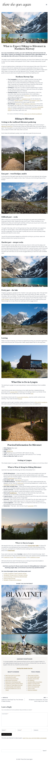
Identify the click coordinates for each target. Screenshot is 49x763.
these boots (11, 478)
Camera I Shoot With (33, 678)
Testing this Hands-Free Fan (24, 668)
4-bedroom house (35, 557)
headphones (13, 493)
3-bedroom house (21, 557)
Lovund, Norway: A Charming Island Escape (15, 576)
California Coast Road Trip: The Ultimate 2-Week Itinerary (12, 699)
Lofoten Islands (19, 100)
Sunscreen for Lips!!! (10, 677)
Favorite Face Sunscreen (12, 678)
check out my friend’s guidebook (33, 114)
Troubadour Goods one (10, 485)
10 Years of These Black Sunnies (13, 685)
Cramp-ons (18, 103)
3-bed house (11, 550)
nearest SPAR (13, 392)
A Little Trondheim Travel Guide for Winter (15, 573)
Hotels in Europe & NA (34, 683)
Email (20, 730)
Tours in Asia (31, 688)
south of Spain (5, 299)
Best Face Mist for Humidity (12, 675)
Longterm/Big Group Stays (35, 682)
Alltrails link (10, 451)
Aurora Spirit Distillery (23, 397)
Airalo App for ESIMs (33, 675)
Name (4, 730)
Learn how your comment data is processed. (35, 738)
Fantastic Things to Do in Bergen (12, 580)
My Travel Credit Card (33, 677)
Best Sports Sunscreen (11, 680)
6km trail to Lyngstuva (41, 402)
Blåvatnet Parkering (6, 126)
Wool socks (18, 480)
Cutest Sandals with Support (13, 686)
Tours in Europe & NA (33, 686)
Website (36, 730)
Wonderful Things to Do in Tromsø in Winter (16, 575)
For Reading (31, 680)
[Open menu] (46, 5)
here (32, 393)
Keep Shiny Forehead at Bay (13, 682)
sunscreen (31, 506)
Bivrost (20, 398)
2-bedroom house (8, 557)
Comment (5, 713)
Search (44, 750)
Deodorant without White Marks (14, 683)
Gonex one (20, 483)
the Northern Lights (34, 100)
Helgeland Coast (26, 99)
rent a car (27, 95)
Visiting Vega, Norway (9, 578)
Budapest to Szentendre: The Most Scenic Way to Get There (38, 699)
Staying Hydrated (32, 690)
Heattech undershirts (30, 103)
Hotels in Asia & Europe (34, 685)
